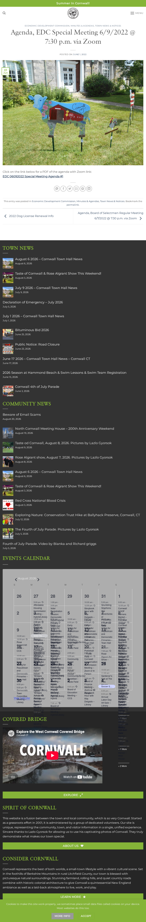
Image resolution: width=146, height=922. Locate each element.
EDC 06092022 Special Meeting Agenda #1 (33, 176)
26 (69, 663)
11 (53, 630)
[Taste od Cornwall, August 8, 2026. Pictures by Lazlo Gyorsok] (8, 447)
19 (69, 647)
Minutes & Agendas (82, 26)
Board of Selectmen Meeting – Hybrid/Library (57, 710)
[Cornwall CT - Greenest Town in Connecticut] (73, 13)
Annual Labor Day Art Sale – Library (106, 701)
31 (103, 596)
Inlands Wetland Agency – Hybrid (55, 694)
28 (53, 596)
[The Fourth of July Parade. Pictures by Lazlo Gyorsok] (8, 533)
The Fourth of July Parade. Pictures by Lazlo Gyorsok (57, 529)
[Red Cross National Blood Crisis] (8, 505)
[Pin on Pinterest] (83, 189)
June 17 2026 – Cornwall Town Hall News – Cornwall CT (46, 359)
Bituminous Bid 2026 (32, 330)
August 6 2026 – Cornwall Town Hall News (48, 259)
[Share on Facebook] (63, 189)
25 (53, 663)
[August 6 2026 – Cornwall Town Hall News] (8, 263)
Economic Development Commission (47, 26)
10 (36, 630)
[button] (4, 13)
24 (36, 663)
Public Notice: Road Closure (37, 344)
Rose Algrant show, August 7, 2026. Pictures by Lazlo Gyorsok (64, 457)
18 (53, 647)
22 (120, 647)
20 (86, 647)
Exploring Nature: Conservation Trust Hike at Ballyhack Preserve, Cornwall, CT (77, 515)
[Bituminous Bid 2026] (8, 334)
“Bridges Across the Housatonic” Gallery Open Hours (39, 700)
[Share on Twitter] (70, 189)
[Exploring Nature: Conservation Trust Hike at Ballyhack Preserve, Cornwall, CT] (8, 519)
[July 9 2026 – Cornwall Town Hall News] (8, 292)
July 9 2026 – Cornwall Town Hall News (46, 288)
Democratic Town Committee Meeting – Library (22, 696)
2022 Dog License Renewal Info (31, 216)
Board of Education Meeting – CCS (72, 694)
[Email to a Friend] (76, 189)
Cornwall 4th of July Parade (37, 387)
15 (120, 630)
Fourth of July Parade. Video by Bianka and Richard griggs (49, 544)
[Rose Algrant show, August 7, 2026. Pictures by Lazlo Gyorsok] (8, 461)
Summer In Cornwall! (73, 3)
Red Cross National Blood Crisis (40, 501)
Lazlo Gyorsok (38, 831)
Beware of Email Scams (22, 415)
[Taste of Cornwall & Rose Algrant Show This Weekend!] (8, 277)
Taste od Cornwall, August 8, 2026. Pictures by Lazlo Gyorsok (63, 443)
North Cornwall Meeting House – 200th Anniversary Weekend (64, 429)
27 (36, 596)
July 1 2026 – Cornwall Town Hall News (33, 316)
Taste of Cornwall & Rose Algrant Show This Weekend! (58, 273)
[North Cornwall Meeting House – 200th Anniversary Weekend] (8, 433)
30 (86, 596)
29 (120, 663)
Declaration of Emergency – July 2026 (33, 302)
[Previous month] (16, 579)
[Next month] (38, 579)
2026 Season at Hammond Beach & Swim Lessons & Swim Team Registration (64, 373)
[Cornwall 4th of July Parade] (8, 391)
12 (69, 630)
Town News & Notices (108, 26)
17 (36, 647)
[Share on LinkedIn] (89, 189)
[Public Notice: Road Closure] (8, 348)
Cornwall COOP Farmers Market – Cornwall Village (122, 700)
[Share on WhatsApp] (57, 189)
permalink (73, 204)
